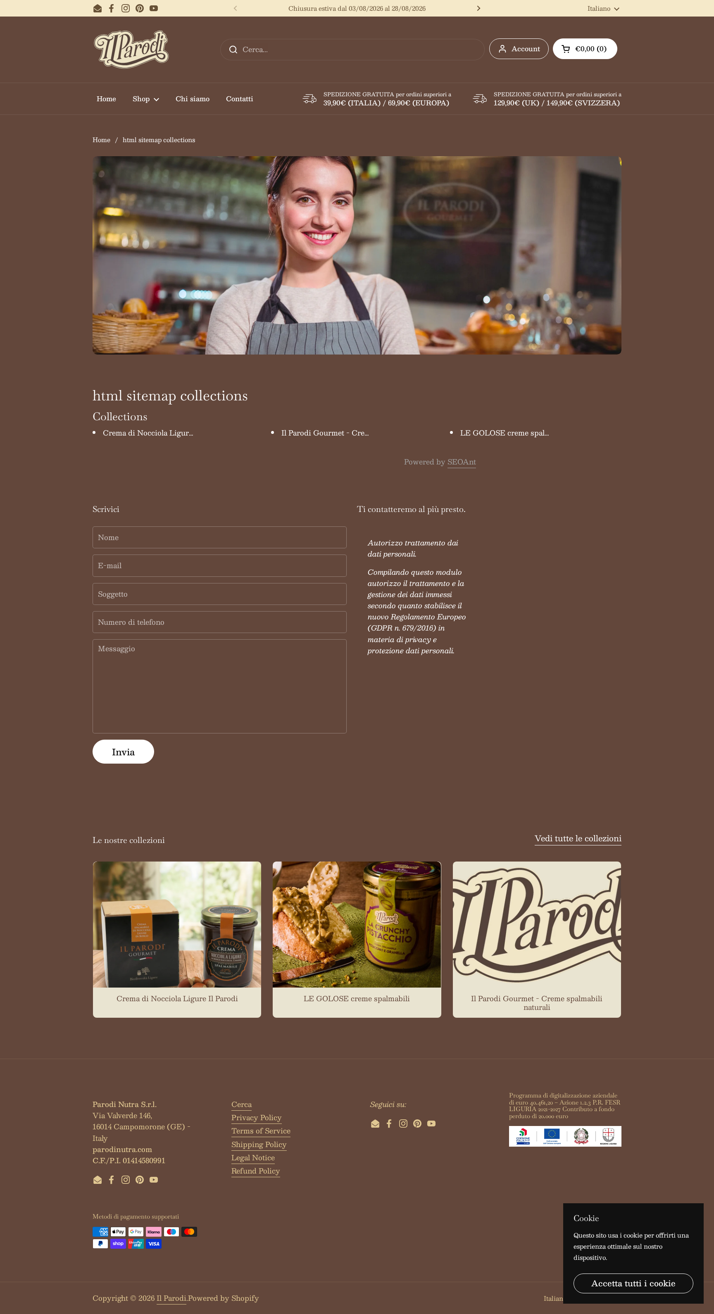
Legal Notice (253, 1157)
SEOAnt (461, 461)
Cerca (241, 1104)
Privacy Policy (256, 1117)
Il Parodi (171, 1298)
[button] (585, 48)
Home (101, 139)
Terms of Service (260, 1130)
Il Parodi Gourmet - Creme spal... (338, 432)
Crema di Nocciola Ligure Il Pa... (159, 432)
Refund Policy (255, 1170)
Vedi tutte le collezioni (578, 838)
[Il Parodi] (131, 49)
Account (526, 48)
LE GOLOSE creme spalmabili (513, 432)
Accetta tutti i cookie (633, 1283)
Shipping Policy (259, 1144)
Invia (123, 751)
